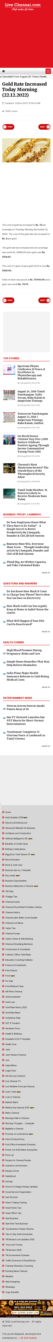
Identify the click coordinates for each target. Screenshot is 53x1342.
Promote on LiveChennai (17, 1134)
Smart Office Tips (13, 1213)
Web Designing (12, 1281)
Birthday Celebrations (15, 849)
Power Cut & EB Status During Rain (21, 1150)
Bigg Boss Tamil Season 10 (18, 854)
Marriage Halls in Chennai (17, 1118)
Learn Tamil (11, 1092)
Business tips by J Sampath (18, 870)
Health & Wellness (13, 1033)
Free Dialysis (11, 970)
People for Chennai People (18, 1160)
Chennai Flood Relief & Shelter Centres (23, 907)
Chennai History (12, 912)
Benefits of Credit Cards (16, 844)
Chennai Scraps (12, 933)
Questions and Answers (16, 1165)
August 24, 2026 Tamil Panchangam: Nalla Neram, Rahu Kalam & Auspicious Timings (31, 396)
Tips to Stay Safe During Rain (19, 1234)
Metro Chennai (12, 1113)
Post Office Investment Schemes (20, 1144)
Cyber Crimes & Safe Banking (19, 939)
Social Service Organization (18, 1192)
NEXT (43, 127)
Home (8, 812)
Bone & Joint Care (13, 865)
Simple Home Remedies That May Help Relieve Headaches (28, 663)
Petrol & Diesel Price (14, 1139)
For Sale (9, 981)
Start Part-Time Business (16, 1223)
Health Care (10, 1044)
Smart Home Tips (13, 1208)
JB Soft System (28, 1337)
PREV (10, 127)
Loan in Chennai (12, 1097)
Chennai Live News (14, 923)
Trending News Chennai (16, 1271)
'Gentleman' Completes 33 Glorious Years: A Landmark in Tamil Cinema (26, 735)
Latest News (11, 1065)
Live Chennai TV (13, 1081)
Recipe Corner (12, 1171)
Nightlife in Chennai (14, 1128)
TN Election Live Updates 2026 (19, 1239)
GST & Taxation (12, 1023)
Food (8, 975)
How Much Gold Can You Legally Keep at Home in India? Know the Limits (27, 609)
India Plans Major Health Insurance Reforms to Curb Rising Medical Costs (28, 676)
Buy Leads (10, 875)
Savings (9, 1181)
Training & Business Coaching (19, 1266)
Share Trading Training (16, 1202)
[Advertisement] (26, 40)
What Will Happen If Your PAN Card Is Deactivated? (25, 622)
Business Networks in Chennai (19, 886)
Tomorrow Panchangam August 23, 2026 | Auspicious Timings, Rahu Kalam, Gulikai (33, 418)
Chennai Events (12, 902)
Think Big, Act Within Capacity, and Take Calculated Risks (26, 563)
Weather (9, 1276)
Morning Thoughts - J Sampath (19, 1123)
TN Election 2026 (13, 1250)
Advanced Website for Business (20, 828)
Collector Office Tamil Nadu (18, 954)
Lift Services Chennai (15, 1076)
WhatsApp (10, 1287)
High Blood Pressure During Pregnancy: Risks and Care (24, 652)
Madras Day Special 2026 (17, 1107)
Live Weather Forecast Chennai (19, 1086)
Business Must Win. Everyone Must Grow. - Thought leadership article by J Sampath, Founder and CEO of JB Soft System (28, 549)
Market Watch (11, 1102)
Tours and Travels (13, 1244)
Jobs (7, 1049)
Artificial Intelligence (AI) (16, 838)
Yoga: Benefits (12, 1292)
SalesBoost (10, 1176)
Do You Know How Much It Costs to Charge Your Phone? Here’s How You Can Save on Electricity (28, 595)
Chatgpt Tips (11, 896)
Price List (9, 1155)
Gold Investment (12, 997)
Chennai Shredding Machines (19, 944)
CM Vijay (9, 891)
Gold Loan (10, 1002)
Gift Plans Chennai (13, 991)
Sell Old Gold (11, 1197)
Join (7, 1060)
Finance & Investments (15, 965)
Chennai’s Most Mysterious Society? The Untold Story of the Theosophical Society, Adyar (33, 471)
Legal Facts (10, 1070)
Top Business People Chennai (19, 1229)
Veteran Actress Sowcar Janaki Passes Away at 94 (26, 707)
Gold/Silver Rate (12, 1018)
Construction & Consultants (17, 949)
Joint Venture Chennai (15, 1055)
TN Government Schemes (17, 1255)
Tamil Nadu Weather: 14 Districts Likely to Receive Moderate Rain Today (32, 495)
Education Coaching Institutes (19, 960)
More (45, 573)
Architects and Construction (18, 833)
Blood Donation (12, 859)
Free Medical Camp (14, 986)
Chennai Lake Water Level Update (21, 917)
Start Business (11, 1218)
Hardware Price (12, 1028)
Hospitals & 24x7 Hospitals (17, 1039)
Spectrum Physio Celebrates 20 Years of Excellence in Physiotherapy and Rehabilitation (31, 372)
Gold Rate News (12, 1012)
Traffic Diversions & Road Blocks (20, 1260)
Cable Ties (10, 928)
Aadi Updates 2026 (14, 817)
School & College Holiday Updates (21, 1186)
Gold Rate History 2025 (16, 1007)
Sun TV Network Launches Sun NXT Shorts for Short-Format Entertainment (26, 721)
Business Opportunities (16, 881)
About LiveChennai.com (16, 822)
